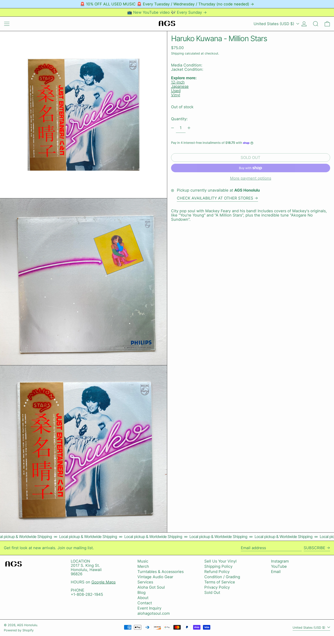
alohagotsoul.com (153, 613)
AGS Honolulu (27, 625)
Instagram (280, 561)
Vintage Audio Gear (155, 577)
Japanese (180, 86)
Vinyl (175, 95)
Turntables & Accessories (160, 571)
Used (176, 90)
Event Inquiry (149, 608)
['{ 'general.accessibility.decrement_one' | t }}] (172, 127)
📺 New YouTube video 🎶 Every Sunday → (167, 12)
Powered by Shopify (19, 630)
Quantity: (179, 119)
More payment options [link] (250, 178)
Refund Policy (217, 571)
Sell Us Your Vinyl (220, 561)
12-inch (178, 82)
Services (145, 582)
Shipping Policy (218, 566)
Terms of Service (219, 582)
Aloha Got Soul (151, 587)
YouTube (279, 566)
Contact (144, 603)
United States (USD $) (274, 23)
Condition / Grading (222, 577)
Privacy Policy (217, 587)
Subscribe (314, 548)
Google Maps (103, 582)
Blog (141, 592)
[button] (316, 24)
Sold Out (212, 592)
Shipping (177, 53)
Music (142, 561)
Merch (143, 566)
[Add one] (189, 127)
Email (276, 572)
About (142, 597)
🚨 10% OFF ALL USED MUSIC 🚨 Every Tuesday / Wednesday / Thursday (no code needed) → (167, 4)
